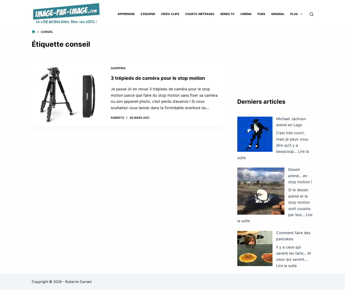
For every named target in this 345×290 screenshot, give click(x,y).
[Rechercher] (311, 14)
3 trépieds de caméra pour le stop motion (158, 78)
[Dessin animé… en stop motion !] (260, 191)
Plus (294, 14)
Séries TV (227, 14)
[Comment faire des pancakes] (254, 248)
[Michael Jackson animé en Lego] (254, 134)
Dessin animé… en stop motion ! (300, 175)
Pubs (261, 14)
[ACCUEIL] (33, 32)
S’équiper (148, 14)
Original (277, 14)
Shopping (118, 68)
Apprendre (126, 14)
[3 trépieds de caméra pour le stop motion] (68, 93)
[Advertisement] (275, 58)
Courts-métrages (199, 14)
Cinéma (246, 14)
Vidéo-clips (170, 14)
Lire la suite (286, 265)
